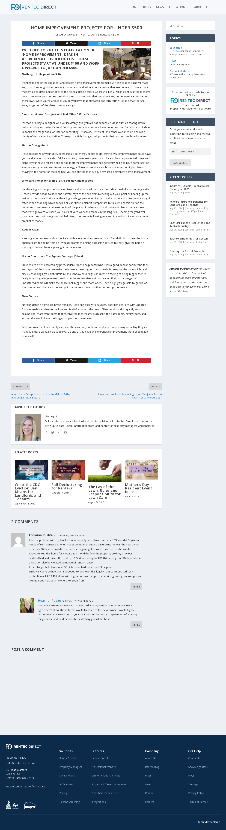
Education (177, 7)
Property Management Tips (183, 211)
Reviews (149, 793)
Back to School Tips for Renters (189, 238)
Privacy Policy (196, 793)
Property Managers (70, 767)
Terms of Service (198, 802)
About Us (150, 758)
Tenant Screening (69, 802)
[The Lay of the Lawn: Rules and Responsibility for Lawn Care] (104, 471)
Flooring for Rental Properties (188, 251)
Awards (149, 784)
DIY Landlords (67, 775)
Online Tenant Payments (105, 775)
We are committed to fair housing (25, 786)
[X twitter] (7, 821)
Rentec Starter (67, 758)
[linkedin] (12, 821)
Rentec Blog (152, 767)
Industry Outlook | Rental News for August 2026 (189, 187)
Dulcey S (72, 34)
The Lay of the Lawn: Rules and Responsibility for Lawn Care (104, 492)
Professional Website (103, 767)
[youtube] (15, 821)
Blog (147, 7)
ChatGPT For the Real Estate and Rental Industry (190, 224)
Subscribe (180, 162)
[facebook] (9, 821)
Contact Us (194, 758)
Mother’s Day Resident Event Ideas (138, 488)
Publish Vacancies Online (105, 793)
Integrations (98, 802)
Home (134, 7)
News (160, 7)
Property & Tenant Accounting (109, 784)
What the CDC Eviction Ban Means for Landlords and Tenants (28, 491)
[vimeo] (18, 821)
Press (148, 775)
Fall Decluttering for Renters (67, 486)
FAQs (191, 775)
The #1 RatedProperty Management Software (190, 100)
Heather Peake (49, 600)
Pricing (63, 793)
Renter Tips (201, 242)
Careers (149, 802)
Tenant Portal (99, 758)
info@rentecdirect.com (21, 763)
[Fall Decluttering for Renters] (68, 470)
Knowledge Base (198, 767)
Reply (136, 586)
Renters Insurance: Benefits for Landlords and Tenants (189, 203)
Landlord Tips (203, 208)
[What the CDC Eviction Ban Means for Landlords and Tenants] (31, 470)
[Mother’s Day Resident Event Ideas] (141, 470)
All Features (66, 784)
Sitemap (193, 784)
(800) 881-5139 (16, 757)
